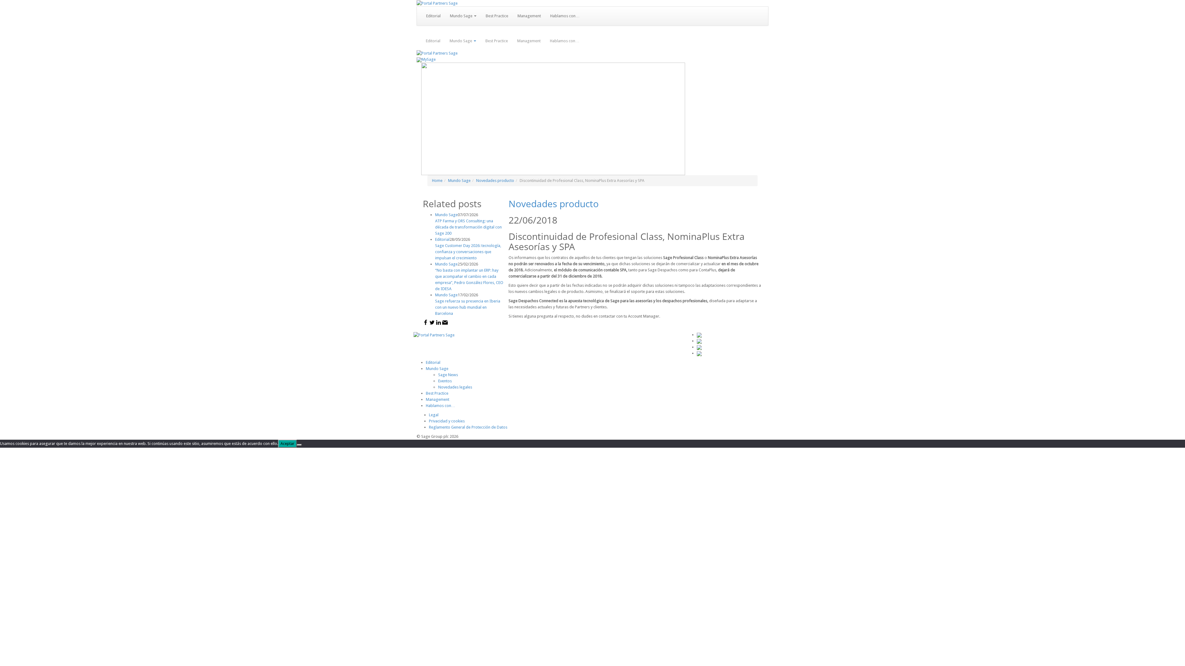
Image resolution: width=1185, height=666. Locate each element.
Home (437, 180)
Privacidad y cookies (447, 421)
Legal (434, 415)
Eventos (445, 381)
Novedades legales (455, 387)
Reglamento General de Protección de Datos (468, 427)
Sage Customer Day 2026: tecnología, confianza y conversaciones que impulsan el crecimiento (468, 251)
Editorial (433, 16)
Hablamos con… (565, 16)
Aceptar (287, 443)
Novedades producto (495, 180)
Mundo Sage (461, 16)
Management (529, 16)
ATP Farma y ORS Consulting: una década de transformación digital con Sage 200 (468, 227)
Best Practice (497, 16)
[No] (299, 445)
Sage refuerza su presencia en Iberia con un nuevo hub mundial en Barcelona (467, 307)
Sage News (448, 374)
